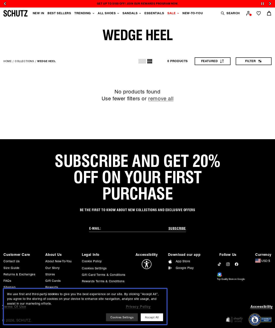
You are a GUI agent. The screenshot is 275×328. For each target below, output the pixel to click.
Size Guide (11, 268)
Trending (82, 13)
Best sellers (59, 13)
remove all (160, 98)
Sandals (130, 13)
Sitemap (9, 287)
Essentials (154, 13)
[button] (230, 13)
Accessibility (262, 307)
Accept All (152, 317)
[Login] (248, 13)
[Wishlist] (258, 13)
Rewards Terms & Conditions (103, 281)
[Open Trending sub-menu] (93, 13)
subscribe (177, 228)
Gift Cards (53, 280)
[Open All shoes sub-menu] (118, 13)
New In (38, 13)
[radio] (142, 61)
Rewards (51, 287)
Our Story (52, 268)
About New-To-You (58, 261)
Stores (50, 274)
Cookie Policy (92, 261)
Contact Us (11, 261)
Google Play (185, 268)
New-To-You (192, 13)
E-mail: (95, 228)
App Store (183, 261)
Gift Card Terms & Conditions (103, 274)
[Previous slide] (5, 3)
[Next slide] (270, 3)
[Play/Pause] (262, 4)
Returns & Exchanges (19, 274)
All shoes (107, 13)
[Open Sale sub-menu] (178, 13)
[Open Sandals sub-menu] (140, 13)
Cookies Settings (94, 268)
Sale (171, 13)
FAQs (7, 280)
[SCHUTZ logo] (15, 13)
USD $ (265, 260)
